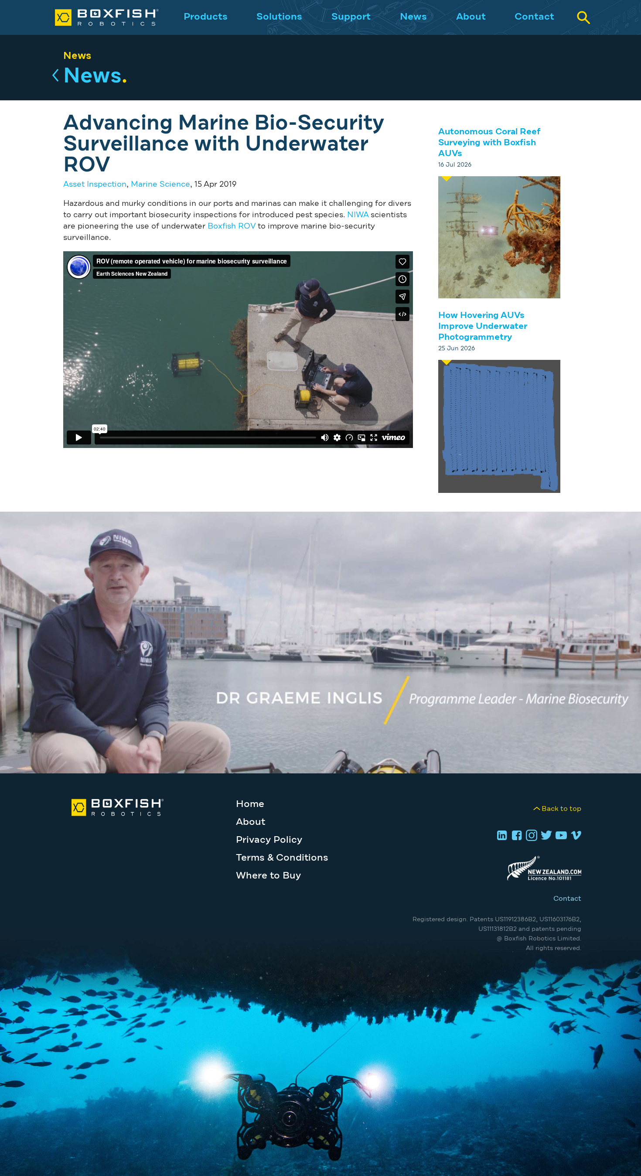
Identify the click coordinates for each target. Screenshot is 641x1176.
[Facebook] (515, 836)
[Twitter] (545, 836)
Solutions (279, 17)
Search (583, 17)
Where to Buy (268, 876)
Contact (534, 17)
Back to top (561, 808)
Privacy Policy (269, 840)
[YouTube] (559, 836)
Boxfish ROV (232, 226)
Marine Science (160, 184)
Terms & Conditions (282, 858)
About (471, 17)
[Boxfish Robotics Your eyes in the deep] (97, 17)
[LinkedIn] (500, 836)
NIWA (357, 215)
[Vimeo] (574, 836)
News (413, 17)
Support (351, 17)
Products (206, 17)
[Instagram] (530, 836)
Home (250, 804)
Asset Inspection (94, 184)
